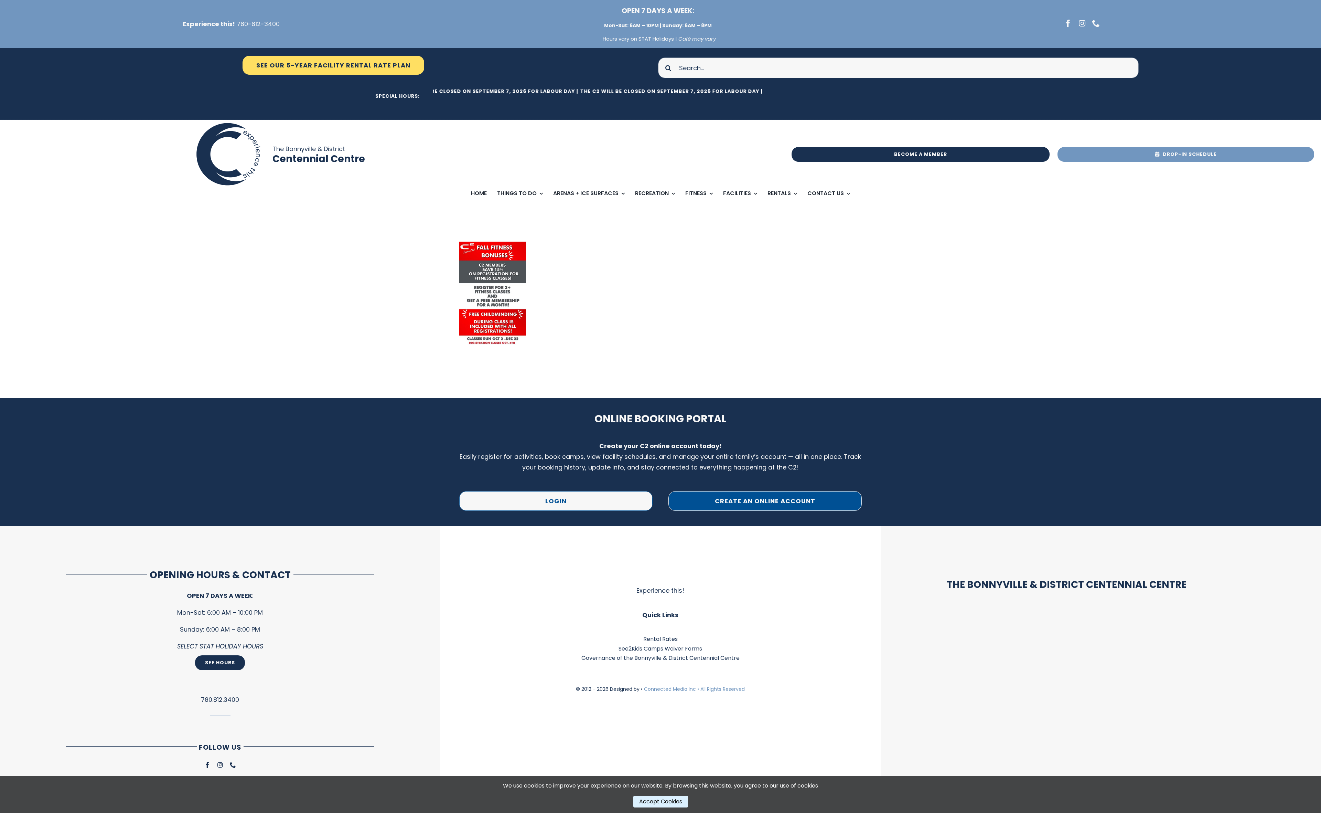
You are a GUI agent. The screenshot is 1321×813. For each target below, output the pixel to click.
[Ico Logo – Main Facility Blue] (229, 122)
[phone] (1096, 23)
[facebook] (1068, 23)
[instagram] (1082, 23)
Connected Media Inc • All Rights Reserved (694, 689)
